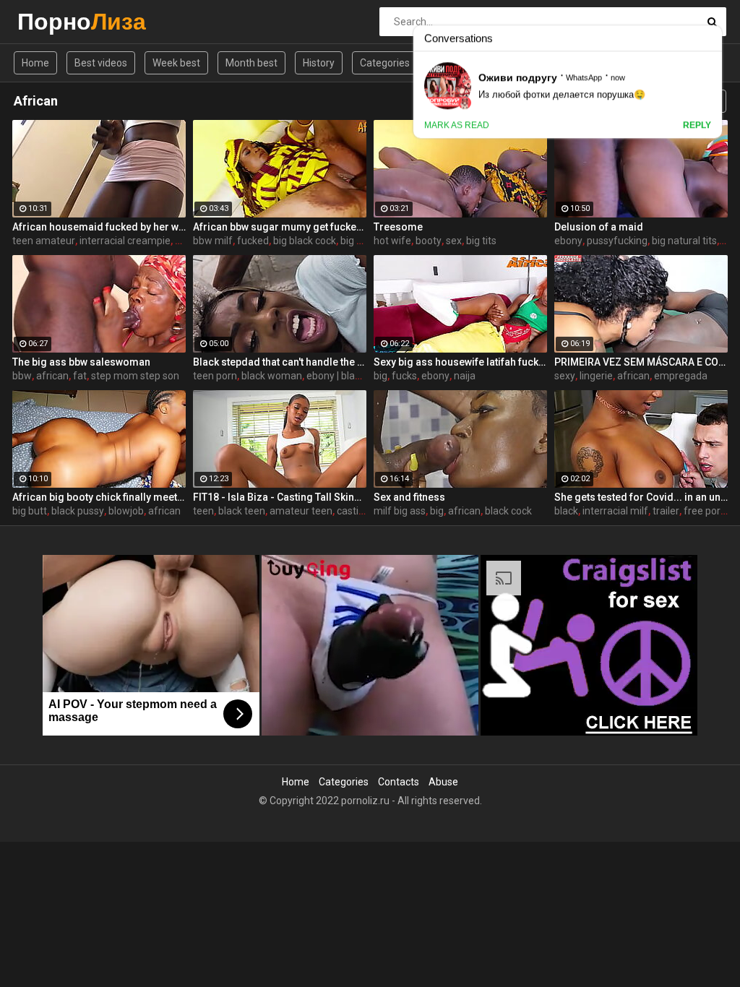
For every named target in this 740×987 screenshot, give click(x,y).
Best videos (100, 63)
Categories (385, 63)
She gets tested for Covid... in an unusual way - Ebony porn (641, 497)
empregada (680, 376)
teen (203, 511)
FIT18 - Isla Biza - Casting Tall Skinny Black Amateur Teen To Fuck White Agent (279, 497)
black (566, 511)
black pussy (77, 511)
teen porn (215, 376)
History (319, 63)
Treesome (398, 227)
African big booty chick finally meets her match (99, 497)
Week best (176, 63)
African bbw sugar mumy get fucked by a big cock (279, 227)
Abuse (443, 782)
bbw (22, 376)
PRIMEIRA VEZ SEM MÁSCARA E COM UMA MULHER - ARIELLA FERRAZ (641, 362)
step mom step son (135, 376)
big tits (481, 240)
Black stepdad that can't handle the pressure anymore (279, 362)
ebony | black (335, 376)
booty (429, 240)
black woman (271, 376)
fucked (253, 240)
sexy (564, 376)
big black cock (304, 240)
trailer (666, 511)
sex (454, 240)
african (52, 376)
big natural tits (684, 240)
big (380, 376)
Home (35, 63)
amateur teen (301, 511)
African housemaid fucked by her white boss (99, 227)
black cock (508, 511)
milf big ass (400, 511)
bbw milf (213, 240)
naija (465, 376)
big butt (29, 511)
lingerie (596, 376)
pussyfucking (617, 240)
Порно (55, 21)
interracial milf (615, 511)
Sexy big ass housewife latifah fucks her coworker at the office (460, 362)
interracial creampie (125, 240)
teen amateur (43, 240)
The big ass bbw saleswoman (81, 362)
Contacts (398, 782)
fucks (404, 376)
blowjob (126, 511)
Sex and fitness (409, 497)
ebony (568, 240)
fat (80, 376)
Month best (251, 63)
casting (353, 511)
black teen (241, 511)
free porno (708, 511)
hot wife (392, 240)
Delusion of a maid (598, 227)
